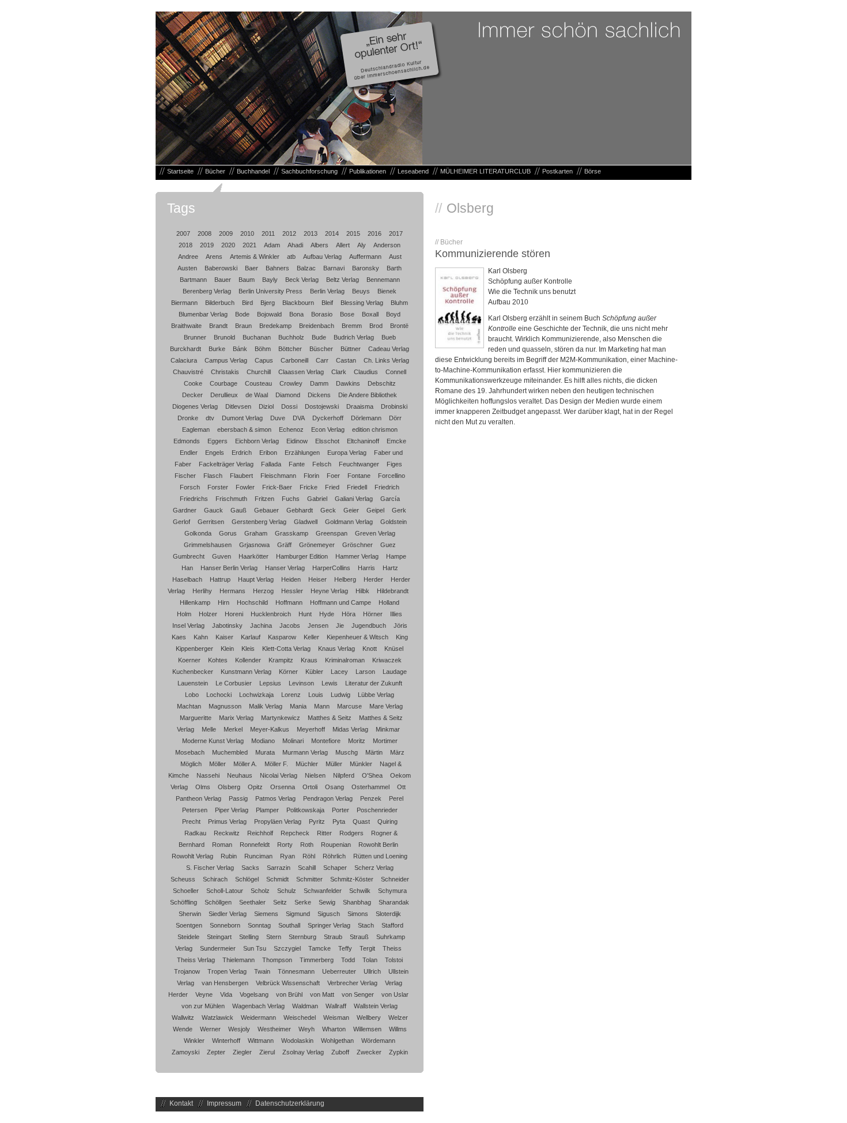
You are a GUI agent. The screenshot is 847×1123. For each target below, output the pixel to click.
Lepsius (270, 683)
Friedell (357, 487)
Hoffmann (288, 602)
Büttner (351, 348)
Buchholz (291, 337)
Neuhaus (239, 775)
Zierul (267, 1052)
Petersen (194, 810)
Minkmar (388, 729)
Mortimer (385, 740)
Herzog (263, 590)
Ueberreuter (339, 971)
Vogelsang (254, 994)
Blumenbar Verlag (203, 314)
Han (187, 567)
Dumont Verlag (242, 417)
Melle (209, 729)
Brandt (218, 325)
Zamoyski (185, 1052)
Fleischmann (278, 475)
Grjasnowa (254, 544)
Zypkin (398, 1052)
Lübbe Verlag (376, 694)
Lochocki (219, 694)
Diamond (287, 394)
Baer (251, 268)
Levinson (301, 683)
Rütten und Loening (380, 856)
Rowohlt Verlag (192, 856)
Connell (395, 371)
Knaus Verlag (336, 648)
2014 (332, 233)
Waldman (305, 1006)
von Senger (358, 994)
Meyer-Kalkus (269, 729)
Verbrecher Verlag (352, 982)
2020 (228, 245)
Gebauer (266, 510)
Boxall (370, 314)
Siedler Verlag (228, 913)
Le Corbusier (233, 683)
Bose (347, 314)
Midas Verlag (350, 729)
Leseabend (413, 171)
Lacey (339, 671)
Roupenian (336, 844)
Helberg (345, 579)
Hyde (326, 614)
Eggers (217, 441)
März (397, 752)
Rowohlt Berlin (378, 844)
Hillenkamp (195, 602)
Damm (319, 383)
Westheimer (274, 1029)
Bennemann (383, 279)
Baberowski (221, 268)
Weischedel (299, 1017)
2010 (247, 233)
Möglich (191, 763)
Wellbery (369, 1017)
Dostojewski (322, 406)
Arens (214, 256)
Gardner (184, 510)
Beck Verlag (302, 279)
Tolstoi (394, 959)
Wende (182, 1029)
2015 (353, 233)
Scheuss (183, 879)
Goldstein (393, 521)
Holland (389, 602)
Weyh (306, 1029)
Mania (298, 706)
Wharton (334, 1029)
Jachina (261, 625)
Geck (328, 510)
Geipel (375, 510)
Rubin (229, 856)
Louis (315, 694)
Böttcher (290, 348)
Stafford (392, 925)
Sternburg (302, 936)
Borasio (321, 314)
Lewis (330, 683)
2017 (396, 233)
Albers (319, 245)
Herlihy (202, 590)
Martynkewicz (280, 717)
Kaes (179, 637)
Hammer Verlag (357, 556)
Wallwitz (183, 1017)
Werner (210, 1029)
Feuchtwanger (359, 464)
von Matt (322, 994)
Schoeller (186, 890)
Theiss (392, 948)
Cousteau (258, 383)
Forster (217, 487)
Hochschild (252, 602)
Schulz (286, 890)
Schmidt (277, 879)
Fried (332, 487)
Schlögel (247, 879)
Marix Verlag (236, 717)
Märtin (374, 752)
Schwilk (359, 890)
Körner (288, 671)
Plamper (267, 810)
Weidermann (258, 1017)
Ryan (287, 856)
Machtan (189, 706)
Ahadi (295, 245)
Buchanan (257, 337)
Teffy (345, 948)
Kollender (248, 660)
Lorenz (291, 694)
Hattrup (220, 579)
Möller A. (245, 763)
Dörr (395, 417)
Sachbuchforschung (309, 171)
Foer (333, 475)
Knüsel (393, 648)
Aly (361, 245)
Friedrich (387, 487)
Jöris (400, 625)
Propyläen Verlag (277, 821)
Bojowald (269, 314)
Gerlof (181, 521)
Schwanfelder (323, 890)
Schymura (392, 890)
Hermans (232, 590)
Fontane (358, 475)
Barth (394, 268)
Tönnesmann (296, 971)
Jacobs (289, 625)
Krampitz (281, 660)
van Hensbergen (225, 982)
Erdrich (242, 452)
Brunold (224, 337)
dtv (210, 417)
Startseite (180, 171)
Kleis (248, 648)
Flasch (212, 475)
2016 (374, 233)
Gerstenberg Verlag (259, 521)
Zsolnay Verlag (303, 1052)
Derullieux (224, 394)
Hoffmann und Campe (340, 602)
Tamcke (319, 948)
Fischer (185, 475)
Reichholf (260, 833)
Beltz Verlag (342, 279)
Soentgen (189, 925)
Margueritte (195, 717)
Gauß (238, 510)
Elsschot (327, 441)
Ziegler (242, 1052)
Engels (214, 452)
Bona (296, 314)
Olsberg (229, 786)
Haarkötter (254, 556)
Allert (343, 245)
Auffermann (365, 256)
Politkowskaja (305, 810)
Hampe (396, 556)
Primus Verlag (227, 821)
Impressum (224, 1103)
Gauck (213, 510)
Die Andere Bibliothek (367, 394)
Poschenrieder (377, 810)
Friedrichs (194, 498)
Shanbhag (357, 902)
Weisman (336, 1017)
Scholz (260, 890)
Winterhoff (226, 1040)
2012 (289, 233)
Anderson (386, 245)
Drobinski (394, 406)
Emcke (396, 441)
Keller (311, 637)
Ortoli (309, 786)
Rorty (285, 844)
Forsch (190, 487)
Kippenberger (194, 648)
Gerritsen (211, 521)
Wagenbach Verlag (258, 1006)
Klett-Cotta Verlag (286, 648)
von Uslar (395, 994)
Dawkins (348, 383)
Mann (322, 706)
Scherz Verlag (374, 867)
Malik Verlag (265, 706)
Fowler (245, 487)
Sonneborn (225, 925)
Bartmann (193, 279)
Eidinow (297, 441)
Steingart (219, 936)
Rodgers (351, 833)
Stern (273, 936)
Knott (369, 648)
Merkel (233, 729)
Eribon (268, 452)
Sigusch (328, 913)
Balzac (306, 268)
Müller (334, 763)
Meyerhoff (311, 729)
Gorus (228, 533)
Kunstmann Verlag (246, 671)
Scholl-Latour (224, 890)
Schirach (215, 879)
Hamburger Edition (302, 556)
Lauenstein (192, 683)
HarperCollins (331, 567)
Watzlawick (217, 1017)
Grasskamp (291, 533)
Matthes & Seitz (329, 717)
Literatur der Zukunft (373, 683)
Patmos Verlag (275, 798)
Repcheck (295, 833)
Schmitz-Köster (351, 879)
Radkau (195, 833)
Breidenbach (316, 325)
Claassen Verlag (301, 371)
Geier (351, 510)
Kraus (309, 660)
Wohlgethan (337, 1040)
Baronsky (365, 268)
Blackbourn (298, 302)
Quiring (387, 821)
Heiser (317, 579)
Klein (227, 648)
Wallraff (336, 1006)
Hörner (373, 614)
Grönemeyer (317, 544)
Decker (192, 394)
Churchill (259, 371)
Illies (396, 614)
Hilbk (362, 590)
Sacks (250, 867)
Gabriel (317, 498)
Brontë (399, 325)
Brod (376, 325)
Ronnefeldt (255, 844)
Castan (346, 360)
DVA (299, 417)
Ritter (324, 833)
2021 (249, 245)
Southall (289, 925)
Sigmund (298, 913)
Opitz (255, 786)
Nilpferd (343, 775)
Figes (394, 464)
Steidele (188, 936)
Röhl (308, 856)
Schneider (395, 879)
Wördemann (378, 1040)
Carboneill (294, 360)
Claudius (366, 371)
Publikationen (367, 171)
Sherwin (190, 913)
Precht (191, 821)
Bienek (386, 291)
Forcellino (391, 475)
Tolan (369, 959)
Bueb (388, 337)
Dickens (319, 394)
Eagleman (196, 429)
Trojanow (187, 971)
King (402, 637)
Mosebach (190, 752)
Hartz (390, 567)
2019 (207, 245)
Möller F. (276, 763)
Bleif (327, 302)
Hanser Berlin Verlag (229, 567)
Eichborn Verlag (257, 441)
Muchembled (230, 752)
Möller (217, 763)
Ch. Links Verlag (386, 360)
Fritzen (264, 498)
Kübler (314, 671)
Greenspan (331, 533)
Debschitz (382, 383)
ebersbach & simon (244, 429)
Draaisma (359, 406)
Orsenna (282, 786)
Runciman (258, 856)
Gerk (399, 510)
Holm (184, 614)
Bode (242, 314)
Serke (302, 902)
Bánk (240, 348)
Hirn (223, 602)
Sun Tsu (254, 948)
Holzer (208, 614)
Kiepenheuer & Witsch (357, 637)
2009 (226, 233)
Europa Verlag (346, 452)
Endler (189, 452)
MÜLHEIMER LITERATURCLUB (485, 171)
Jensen (318, 625)
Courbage (223, 383)
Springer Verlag (329, 925)
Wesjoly (239, 1029)
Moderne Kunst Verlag (213, 740)
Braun (243, 325)
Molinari (293, 740)
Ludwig (340, 694)
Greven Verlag (375, 533)
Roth (306, 844)
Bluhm (399, 302)
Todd (348, 959)
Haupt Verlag (256, 579)
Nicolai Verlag (278, 775)
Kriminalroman (345, 660)
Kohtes (218, 660)
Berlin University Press (270, 291)
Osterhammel (370, 786)
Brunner (195, 337)
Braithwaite (186, 325)
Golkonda (197, 533)
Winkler (194, 1040)
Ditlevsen (238, 406)
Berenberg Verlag (207, 291)
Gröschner (357, 544)
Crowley (290, 383)
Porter (340, 810)
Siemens (266, 913)
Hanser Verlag (285, 567)
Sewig (327, 902)
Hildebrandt (393, 590)
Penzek (370, 798)
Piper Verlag (231, 810)
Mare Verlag (386, 706)
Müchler (307, 763)
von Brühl (289, 994)
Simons (357, 913)
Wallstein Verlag (376, 1006)
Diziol (266, 406)
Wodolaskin (297, 1040)
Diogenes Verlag (195, 406)
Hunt (305, 614)
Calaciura (184, 360)
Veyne (204, 994)
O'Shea (372, 775)
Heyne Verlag (329, 590)
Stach (366, 925)
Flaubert (241, 475)
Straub (333, 936)
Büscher (321, 348)
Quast (361, 821)
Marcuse (349, 706)
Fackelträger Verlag (226, 464)
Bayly (270, 279)
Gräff (284, 544)
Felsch (321, 464)
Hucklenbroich (271, 614)
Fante (297, 464)
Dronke (187, 417)
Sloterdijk (388, 913)
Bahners (277, 268)
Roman (222, 844)
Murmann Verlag (305, 752)
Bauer (222, 279)
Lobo (192, 694)
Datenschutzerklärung (289, 1103)
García (390, 498)
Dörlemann (366, 417)
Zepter (216, 1052)
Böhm (263, 348)
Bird (247, 302)
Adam (272, 245)
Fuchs (291, 498)
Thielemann (238, 959)
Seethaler (252, 902)
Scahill (307, 867)
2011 (268, 233)
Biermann (184, 302)
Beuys (361, 291)
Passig (238, 798)
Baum (247, 279)
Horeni (234, 614)
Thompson (277, 959)
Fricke (308, 487)
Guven (221, 556)
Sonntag (259, 925)
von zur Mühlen (203, 1006)
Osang (334, 786)
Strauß (359, 936)
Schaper (335, 867)
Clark (338, 371)
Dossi (289, 406)
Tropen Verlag (227, 971)
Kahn (201, 637)
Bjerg (267, 302)
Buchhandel (253, 171)
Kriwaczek (387, 660)
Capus (264, 360)
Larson (365, 671)
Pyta (338, 821)
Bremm (352, 325)
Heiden (291, 579)
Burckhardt (185, 348)
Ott (401, 786)
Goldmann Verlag (349, 521)
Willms (398, 1029)
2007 (183, 233)
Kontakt (181, 1103)
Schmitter (309, 879)
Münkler (361, 763)
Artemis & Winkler (254, 256)
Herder (373, 579)
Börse (592, 171)
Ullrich (372, 971)
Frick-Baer (277, 487)
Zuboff (340, 1052)
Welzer (398, 1017)
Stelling (249, 936)
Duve (277, 417)
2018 (185, 245)
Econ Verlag (328, 429)
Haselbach (187, 579)
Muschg (346, 752)
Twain (262, 971)
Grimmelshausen (208, 544)
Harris (366, 567)
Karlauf (250, 637)
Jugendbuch (368, 625)
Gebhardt (299, 510)
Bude (319, 337)
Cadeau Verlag (388, 348)
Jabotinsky (227, 625)
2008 (204, 233)
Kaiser (224, 637)
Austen (187, 268)
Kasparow (282, 637)
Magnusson (225, 706)
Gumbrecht (189, 556)
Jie (340, 625)
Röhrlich (334, 856)
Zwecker (369, 1052)
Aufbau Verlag (322, 256)
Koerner (189, 660)
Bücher (215, 171)
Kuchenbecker (192, 671)
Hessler (292, 590)
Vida (226, 994)
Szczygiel (287, 948)
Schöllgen (218, 902)
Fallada (271, 464)
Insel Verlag (188, 625)
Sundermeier (218, 948)
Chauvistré (188, 371)
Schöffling (183, 902)
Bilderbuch (220, 302)
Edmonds (186, 441)
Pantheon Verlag (198, 798)
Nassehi (208, 775)
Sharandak (394, 902)
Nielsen (315, 775)
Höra (349, 614)
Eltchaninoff (363, 441)
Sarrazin (278, 867)
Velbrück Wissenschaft (288, 982)
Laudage (395, 671)
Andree (188, 256)
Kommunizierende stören (492, 253)
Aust (395, 256)
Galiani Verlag (354, 498)
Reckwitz (227, 833)
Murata (265, 752)
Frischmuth (231, 498)
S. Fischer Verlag (210, 867)
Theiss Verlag (196, 959)
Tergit (367, 948)
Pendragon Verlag (328, 798)
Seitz (280, 902)
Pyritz (317, 821)
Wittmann (261, 1040)
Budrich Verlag (354, 337)
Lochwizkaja (256, 694)
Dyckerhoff (327, 417)
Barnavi (334, 268)
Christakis (225, 371)
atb (291, 256)
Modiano (263, 740)
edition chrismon (375, 429)
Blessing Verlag (362, 302)
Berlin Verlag (327, 291)
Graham (255, 533)
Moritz (356, 740)
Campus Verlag (226, 360)
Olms (202, 786)
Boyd (393, 314)
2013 (310, 233)
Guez (388, 544)
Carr (322, 360)
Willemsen (367, 1029)
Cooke (193, 383)
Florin (311, 475)
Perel (396, 798)
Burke (217, 348)
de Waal (256, 394)
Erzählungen (302, 452)
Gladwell (305, 521)
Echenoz (291, 429)
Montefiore (326, 740)
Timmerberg (317, 959)
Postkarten (557, 171)
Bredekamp (275, 325)
